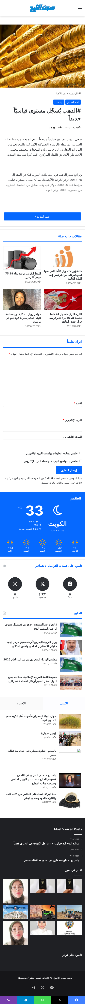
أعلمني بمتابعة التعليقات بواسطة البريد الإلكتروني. (51, 453)
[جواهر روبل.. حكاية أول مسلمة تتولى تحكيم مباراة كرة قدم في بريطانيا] (22, 299)
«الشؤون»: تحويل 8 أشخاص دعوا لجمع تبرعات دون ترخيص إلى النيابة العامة (63, 274)
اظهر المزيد (43, 216)
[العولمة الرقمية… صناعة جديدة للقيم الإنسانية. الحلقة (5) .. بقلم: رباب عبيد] (15, 933)
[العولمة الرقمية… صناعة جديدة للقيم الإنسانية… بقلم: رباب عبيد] (15, 891)
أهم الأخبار (60, 93)
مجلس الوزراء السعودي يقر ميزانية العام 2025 (30, 659)
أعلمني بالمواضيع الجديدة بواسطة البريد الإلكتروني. (50, 461)
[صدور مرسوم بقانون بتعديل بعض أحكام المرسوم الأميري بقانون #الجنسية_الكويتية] (42, 886)
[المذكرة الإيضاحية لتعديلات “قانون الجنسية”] (69, 886)
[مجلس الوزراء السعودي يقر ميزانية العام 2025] (71, 664)
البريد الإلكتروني (72, 420)
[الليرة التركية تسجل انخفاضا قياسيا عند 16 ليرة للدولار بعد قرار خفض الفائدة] (63, 299)
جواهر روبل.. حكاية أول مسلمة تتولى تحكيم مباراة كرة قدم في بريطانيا (23, 317)
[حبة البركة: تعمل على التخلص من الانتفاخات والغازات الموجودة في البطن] (70, 800)
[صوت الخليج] (42, 8)
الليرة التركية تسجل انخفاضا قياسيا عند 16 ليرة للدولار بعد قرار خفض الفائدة (65, 317)
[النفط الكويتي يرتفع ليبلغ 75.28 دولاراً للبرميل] (22, 258)
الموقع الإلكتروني (72, 436)
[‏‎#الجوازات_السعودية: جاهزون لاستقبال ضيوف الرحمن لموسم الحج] (71, 630)
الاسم (78, 403)
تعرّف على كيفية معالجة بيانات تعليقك (61, 482)
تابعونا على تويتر (72, 955)
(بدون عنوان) (48, 733)
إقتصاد (58, 102)
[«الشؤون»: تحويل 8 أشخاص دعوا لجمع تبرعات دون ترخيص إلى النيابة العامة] (63, 256)
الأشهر (64, 703)
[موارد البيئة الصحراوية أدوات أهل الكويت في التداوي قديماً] (70, 721)
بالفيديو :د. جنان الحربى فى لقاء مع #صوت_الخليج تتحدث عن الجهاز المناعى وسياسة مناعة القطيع (33, 779)
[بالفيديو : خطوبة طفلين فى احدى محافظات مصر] (70, 759)
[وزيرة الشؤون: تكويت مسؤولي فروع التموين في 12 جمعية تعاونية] (42, 928)
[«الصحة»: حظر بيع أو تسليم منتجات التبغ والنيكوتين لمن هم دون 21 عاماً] (69, 928)
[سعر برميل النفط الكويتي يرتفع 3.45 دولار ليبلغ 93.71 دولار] (42, 912)
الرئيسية (73, 93)
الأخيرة (21, 703)
